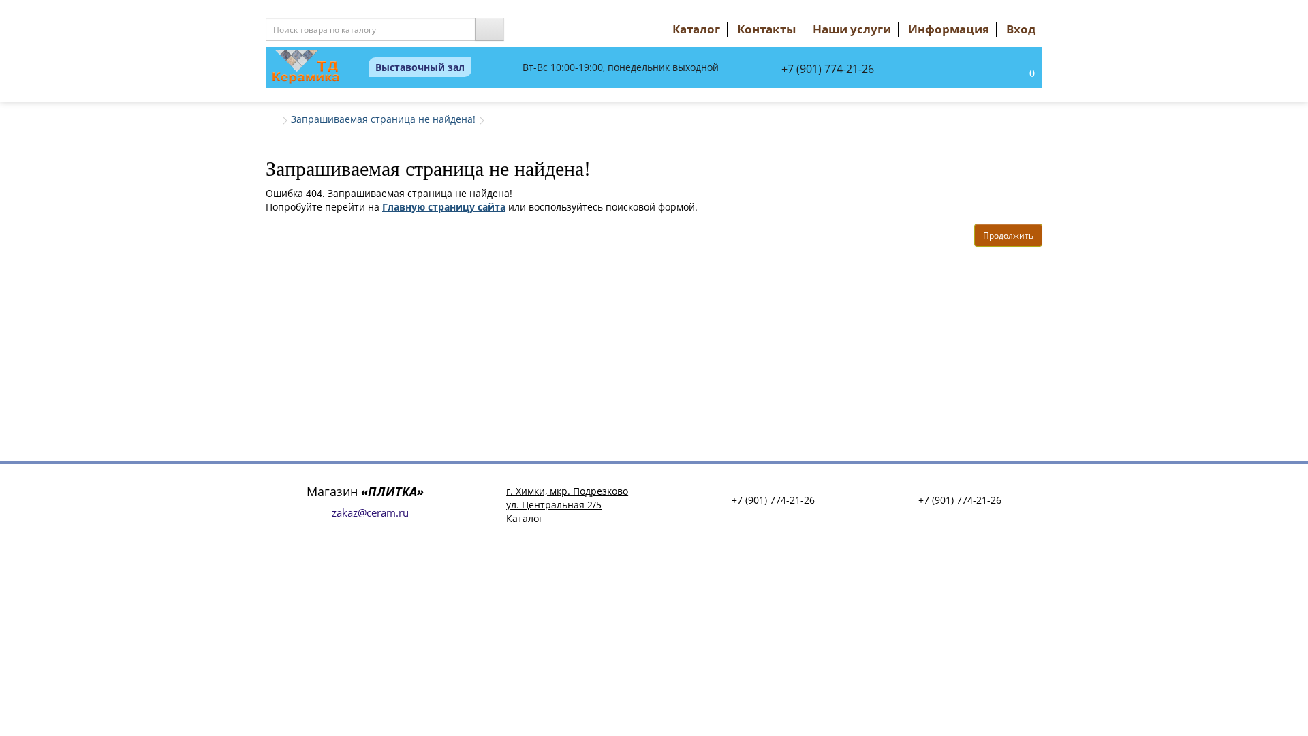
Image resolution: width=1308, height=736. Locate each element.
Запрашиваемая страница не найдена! (383, 118)
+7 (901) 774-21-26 (827, 68)
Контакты (766, 29)
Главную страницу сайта (443, 206)
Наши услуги (852, 29)
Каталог (696, 29)
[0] (1017, 74)
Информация (948, 29)
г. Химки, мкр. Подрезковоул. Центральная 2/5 (567, 498)
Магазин (365, 491)
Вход (1021, 29)
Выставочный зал (420, 67)
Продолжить (1008, 235)
